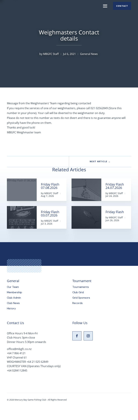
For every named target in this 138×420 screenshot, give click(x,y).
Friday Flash (115, 212)
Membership (14, 292)
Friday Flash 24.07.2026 (115, 186)
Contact (122, 5)
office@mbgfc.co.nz (19, 349)
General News (89, 54)
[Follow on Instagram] (88, 335)
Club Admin (14, 297)
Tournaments (80, 287)
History (11, 308)
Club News (13, 303)
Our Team (13, 287)
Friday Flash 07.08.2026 (50, 186)
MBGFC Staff (51, 54)
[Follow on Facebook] (76, 335)
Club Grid (78, 292)
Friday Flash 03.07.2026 (50, 213)
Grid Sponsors (81, 297)
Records (77, 303)
